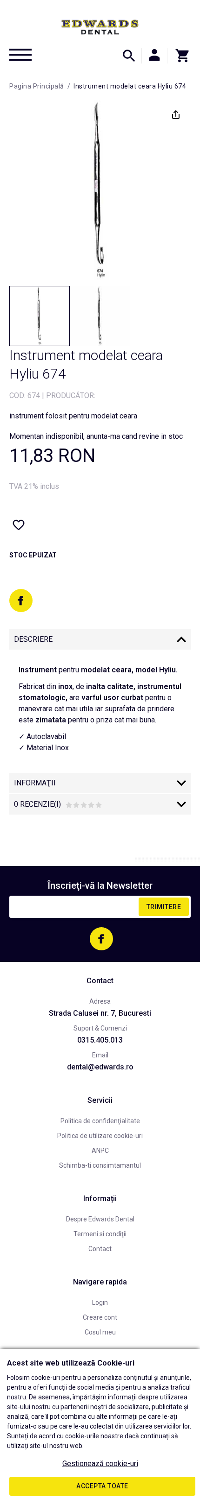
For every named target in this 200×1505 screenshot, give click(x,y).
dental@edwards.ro (100, 1066)
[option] (100, 190)
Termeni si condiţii (100, 1234)
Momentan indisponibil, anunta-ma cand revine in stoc (96, 436)
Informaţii (35, 782)
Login (100, 1302)
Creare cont (100, 1317)
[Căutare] (129, 55)
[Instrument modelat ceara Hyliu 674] (39, 316)
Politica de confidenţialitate (100, 1121)
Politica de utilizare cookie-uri (100, 1135)
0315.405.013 (100, 1040)
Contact (100, 1248)
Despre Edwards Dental (100, 1219)
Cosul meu (100, 1332)
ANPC (100, 1150)
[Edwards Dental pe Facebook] (21, 600)
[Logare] (154, 55)
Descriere (33, 639)
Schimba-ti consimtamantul (100, 1165)
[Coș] (179, 55)
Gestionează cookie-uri (100, 1463)
